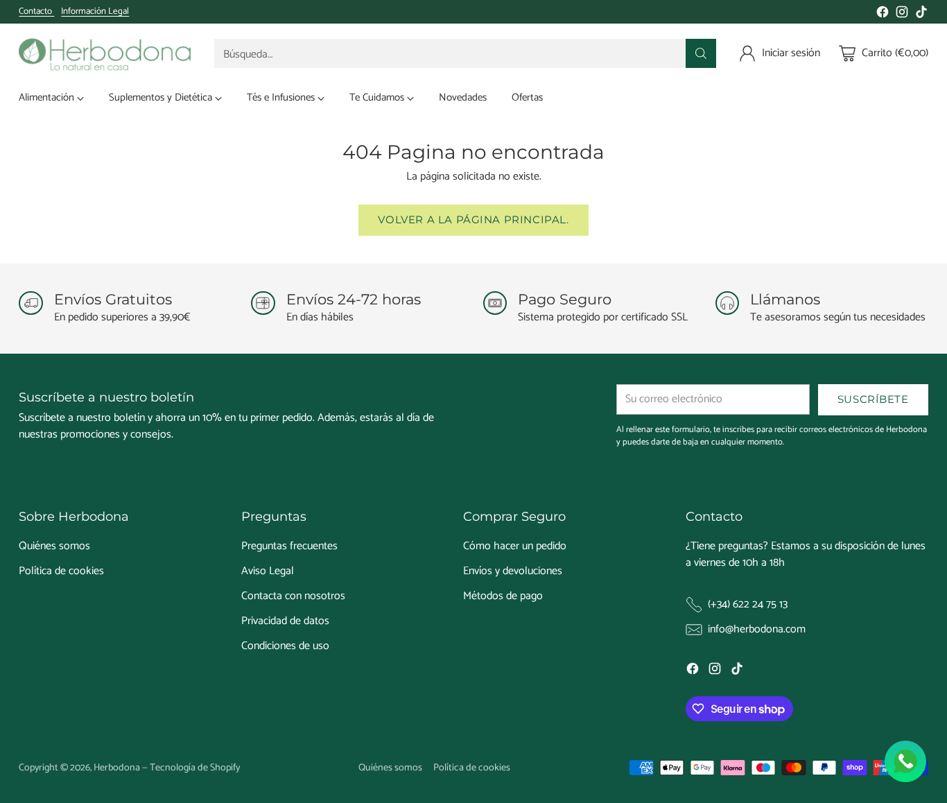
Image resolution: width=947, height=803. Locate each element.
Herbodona (117, 767)
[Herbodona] (105, 53)
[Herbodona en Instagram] (902, 14)
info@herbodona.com (757, 629)
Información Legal (95, 12)
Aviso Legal (267, 571)
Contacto (36, 11)
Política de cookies (61, 571)
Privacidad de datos (285, 621)
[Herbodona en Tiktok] (921, 14)
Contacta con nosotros (293, 596)
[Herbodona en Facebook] (882, 14)
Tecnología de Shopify (195, 767)
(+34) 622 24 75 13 (748, 604)
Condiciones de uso (285, 646)
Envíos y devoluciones (512, 571)
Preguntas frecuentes (289, 546)
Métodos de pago (503, 596)
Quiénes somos (54, 546)
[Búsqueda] (701, 53)
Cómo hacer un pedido (514, 546)
